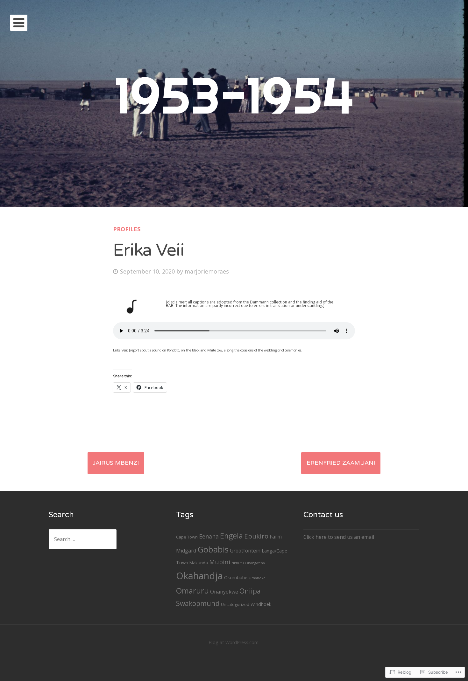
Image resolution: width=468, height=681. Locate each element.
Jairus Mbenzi (116, 462)
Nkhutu (237, 563)
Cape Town (187, 537)
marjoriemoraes (207, 271)
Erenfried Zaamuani (341, 462)
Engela (231, 536)
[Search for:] (83, 539)
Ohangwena (255, 563)
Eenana (209, 536)
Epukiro (256, 536)
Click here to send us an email (338, 536)
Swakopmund (198, 603)
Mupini (219, 562)
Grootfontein (245, 550)
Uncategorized (235, 604)
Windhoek (261, 604)
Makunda (198, 563)
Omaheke (257, 578)
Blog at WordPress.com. (234, 642)
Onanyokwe (224, 591)
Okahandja (199, 575)
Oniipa (250, 590)
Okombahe (235, 577)
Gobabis (213, 549)
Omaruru (192, 590)
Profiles (126, 229)
